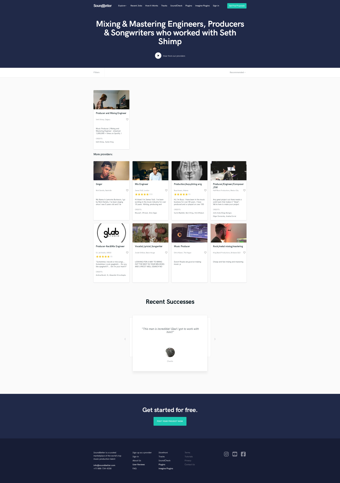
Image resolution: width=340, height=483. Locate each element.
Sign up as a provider (142, 452)
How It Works (151, 6)
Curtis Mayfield (179, 213)
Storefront (163, 452)
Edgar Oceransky (219, 216)
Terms (187, 452)
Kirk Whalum (199, 213)
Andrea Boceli (101, 275)
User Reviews (139, 464)
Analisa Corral (231, 216)
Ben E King (189, 213)
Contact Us (190, 464)
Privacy (188, 460)
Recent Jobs (136, 6)
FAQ (135, 468)
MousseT (138, 213)
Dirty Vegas (153, 213)
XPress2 (145, 213)
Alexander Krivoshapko (117, 275)
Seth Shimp (100, 142)
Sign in (216, 6)
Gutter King (109, 142)
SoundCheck (176, 6)
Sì (107, 275)
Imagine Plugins (202, 6)
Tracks (164, 6)
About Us (137, 460)
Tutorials (189, 456)
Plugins (188, 6)
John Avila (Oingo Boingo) (222, 213)
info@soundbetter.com (104, 465)
